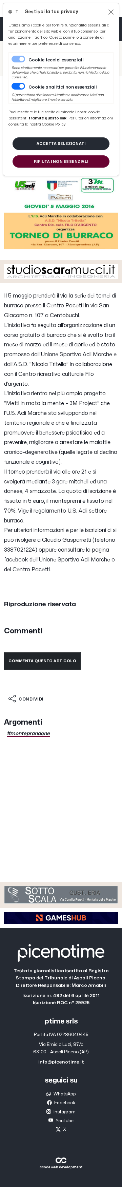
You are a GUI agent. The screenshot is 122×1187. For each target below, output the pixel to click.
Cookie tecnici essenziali (56, 60)
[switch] (18, 86)
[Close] (111, 12)
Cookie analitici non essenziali (62, 87)
